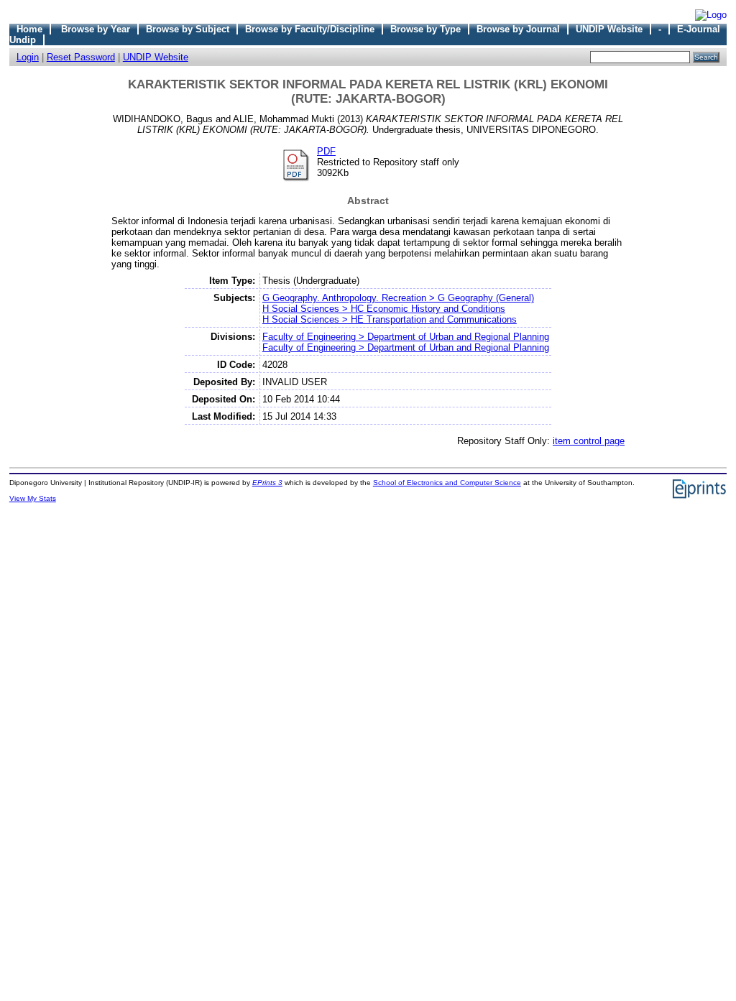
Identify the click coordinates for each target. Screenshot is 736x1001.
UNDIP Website (609, 29)
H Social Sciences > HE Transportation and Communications (389, 319)
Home (29, 29)
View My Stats (32, 498)
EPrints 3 (267, 482)
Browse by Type (425, 29)
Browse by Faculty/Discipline (309, 29)
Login (28, 57)
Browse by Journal (518, 29)
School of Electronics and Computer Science (447, 482)
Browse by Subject (187, 29)
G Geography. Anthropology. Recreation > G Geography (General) (398, 297)
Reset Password (81, 57)
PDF (326, 151)
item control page (589, 440)
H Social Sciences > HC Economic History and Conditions (383, 308)
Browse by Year (95, 29)
